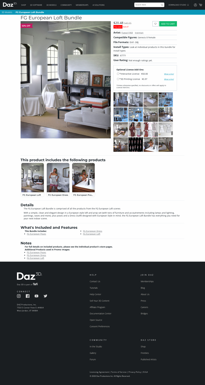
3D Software (36, 5)
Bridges (144, 313)
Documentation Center (100, 313)
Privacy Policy (135, 372)
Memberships (82, 5)
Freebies (145, 353)
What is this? (169, 74)
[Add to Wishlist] (155, 23)
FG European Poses (36, 234)
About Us (145, 294)
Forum (93, 359)
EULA (145, 372)
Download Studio (178, 5)
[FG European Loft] (32, 177)
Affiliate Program (97, 307)
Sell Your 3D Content (99, 300)
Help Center (95, 294)
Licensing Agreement (99, 372)
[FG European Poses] (83, 177)
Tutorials (94, 287)
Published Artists (149, 359)
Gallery (93, 353)
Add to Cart (168, 23)
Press (143, 300)
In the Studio (96, 346)
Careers (144, 307)
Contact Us (95, 281)
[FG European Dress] (58, 177)
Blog (143, 287)
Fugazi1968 (127, 32)
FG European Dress (92, 231)
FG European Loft (91, 234)
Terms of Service (119, 372)
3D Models (51, 5)
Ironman (139, 32)
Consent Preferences (100, 326)
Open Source (96, 320)
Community (66, 5)
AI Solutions (99, 5)
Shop (23, 5)
